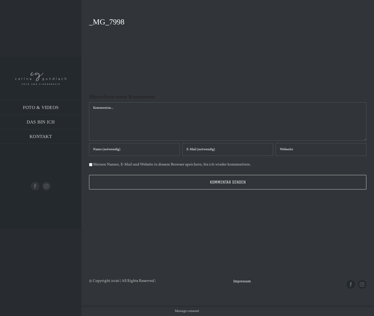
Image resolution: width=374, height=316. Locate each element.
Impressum (242, 281)
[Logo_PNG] (40, 74)
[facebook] (35, 186)
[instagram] (46, 186)
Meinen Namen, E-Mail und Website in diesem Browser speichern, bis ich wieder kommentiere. (172, 164)
